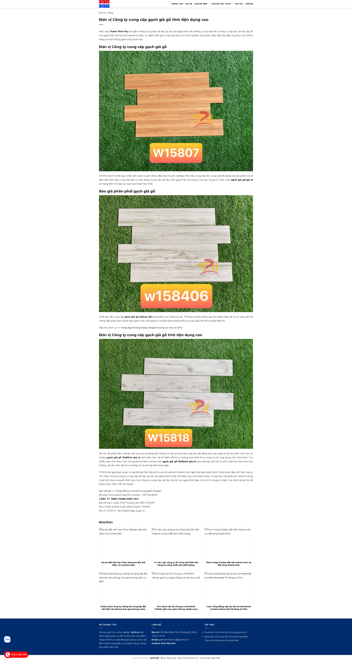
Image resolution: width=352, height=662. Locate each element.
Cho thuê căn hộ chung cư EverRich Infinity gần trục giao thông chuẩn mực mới (176, 608)
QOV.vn (102, 13)
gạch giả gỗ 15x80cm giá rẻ (179, 461)
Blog (110, 13)
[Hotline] (8, 654)
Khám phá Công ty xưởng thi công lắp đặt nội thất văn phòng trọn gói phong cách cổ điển (123, 608)
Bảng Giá (171, 658)
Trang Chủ (177, 4)
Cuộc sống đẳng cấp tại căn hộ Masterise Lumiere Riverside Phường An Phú (228, 608)
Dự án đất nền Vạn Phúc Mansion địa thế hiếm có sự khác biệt (123, 563)
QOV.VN (154, 658)
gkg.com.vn (241, 632)
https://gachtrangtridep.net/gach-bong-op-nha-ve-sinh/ (151, 327)
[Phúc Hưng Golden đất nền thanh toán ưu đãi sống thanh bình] (229, 543)
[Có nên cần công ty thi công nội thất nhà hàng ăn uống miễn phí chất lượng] (176, 543)
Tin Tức (239, 4)
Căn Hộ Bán (200, 4)
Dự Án (189, 4)
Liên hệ (249, 4)
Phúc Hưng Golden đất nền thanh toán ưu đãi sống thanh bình (228, 563)
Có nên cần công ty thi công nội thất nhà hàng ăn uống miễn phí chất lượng (176, 563)
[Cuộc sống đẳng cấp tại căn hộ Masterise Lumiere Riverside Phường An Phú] (229, 587)
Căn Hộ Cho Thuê (220, 4)
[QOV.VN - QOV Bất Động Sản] (110, 4)
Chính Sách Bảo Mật (210, 658)
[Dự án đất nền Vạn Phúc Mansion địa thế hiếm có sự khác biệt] (123, 543)
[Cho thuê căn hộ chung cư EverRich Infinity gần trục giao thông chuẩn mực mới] (176, 587)
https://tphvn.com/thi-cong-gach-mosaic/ (138, 491)
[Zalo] (7, 639)
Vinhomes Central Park (227, 640)
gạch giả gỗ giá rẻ (242, 180)
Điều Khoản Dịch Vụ (188, 658)
